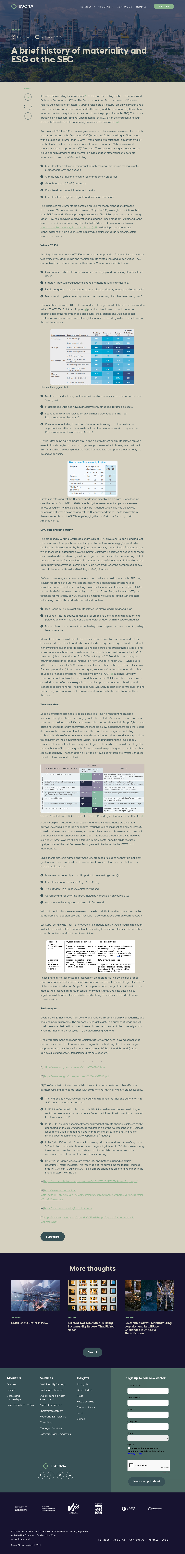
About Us (104, 6)
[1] (85, 96)
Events (80, 1413)
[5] (48, 665)
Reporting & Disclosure (53, 1416)
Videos (81, 1418)
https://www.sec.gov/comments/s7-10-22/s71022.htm (74, 1067)
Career (11, 1389)
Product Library (86, 1407)
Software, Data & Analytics (55, 1433)
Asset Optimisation (51, 1405)
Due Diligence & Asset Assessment (52, 1397)
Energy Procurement (51, 1410)
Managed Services (51, 1428)
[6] (111, 673)
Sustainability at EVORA (20, 1405)
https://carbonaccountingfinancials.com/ (68, 1208)
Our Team (12, 1384)
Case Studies (84, 1389)
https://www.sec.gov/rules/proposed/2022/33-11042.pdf (76, 1076)
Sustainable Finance (51, 1389)
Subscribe (164, 6)
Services (86, 6)
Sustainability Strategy (53, 1384)
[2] (79, 104)
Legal (165, 1539)
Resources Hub (85, 1401)
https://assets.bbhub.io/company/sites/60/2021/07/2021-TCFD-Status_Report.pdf (90, 1181)
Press (80, 1395)
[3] (117, 122)
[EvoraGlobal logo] (22, 6)
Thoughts (82, 1384)
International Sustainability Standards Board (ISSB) (69, 227)
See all (92, 1351)
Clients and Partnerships (14, 1397)
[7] (141, 816)
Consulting (46, 1422)
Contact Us (124, 6)
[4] (85, 309)
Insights (141, 6)
